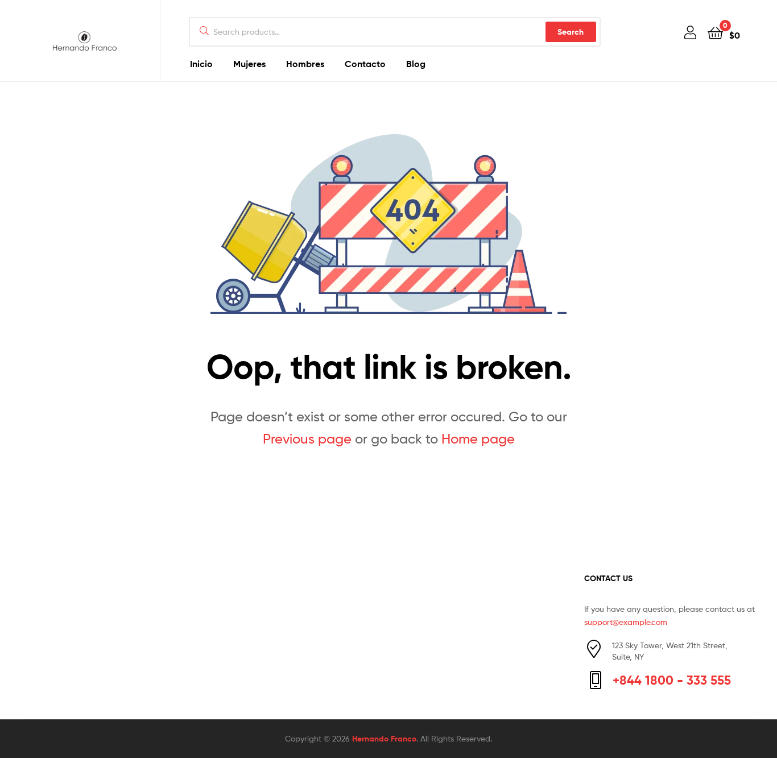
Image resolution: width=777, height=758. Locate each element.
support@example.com (625, 622)
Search (570, 32)
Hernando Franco (384, 739)
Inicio (201, 63)
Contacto (365, 63)
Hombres (305, 63)
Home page (478, 438)
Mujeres (249, 63)
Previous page (307, 438)
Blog (415, 63)
